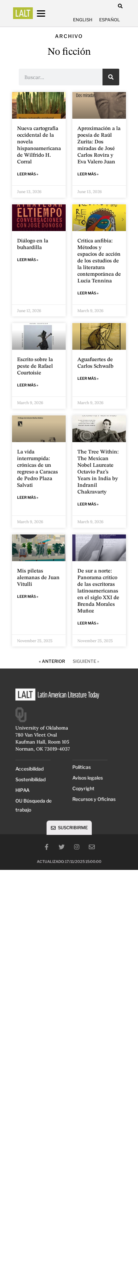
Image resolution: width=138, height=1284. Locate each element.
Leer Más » (27, 174)
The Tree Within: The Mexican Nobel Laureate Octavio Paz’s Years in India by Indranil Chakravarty (98, 472)
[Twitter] (62, 847)
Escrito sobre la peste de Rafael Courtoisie (35, 366)
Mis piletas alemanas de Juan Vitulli (38, 577)
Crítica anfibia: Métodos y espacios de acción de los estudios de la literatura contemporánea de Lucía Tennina (99, 261)
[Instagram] (77, 847)
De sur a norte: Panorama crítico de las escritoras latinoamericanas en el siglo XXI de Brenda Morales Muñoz (98, 591)
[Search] (110, 77)
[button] (120, 6)
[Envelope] (92, 847)
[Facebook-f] (47, 847)
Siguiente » (86, 661)
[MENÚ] (47, 13)
